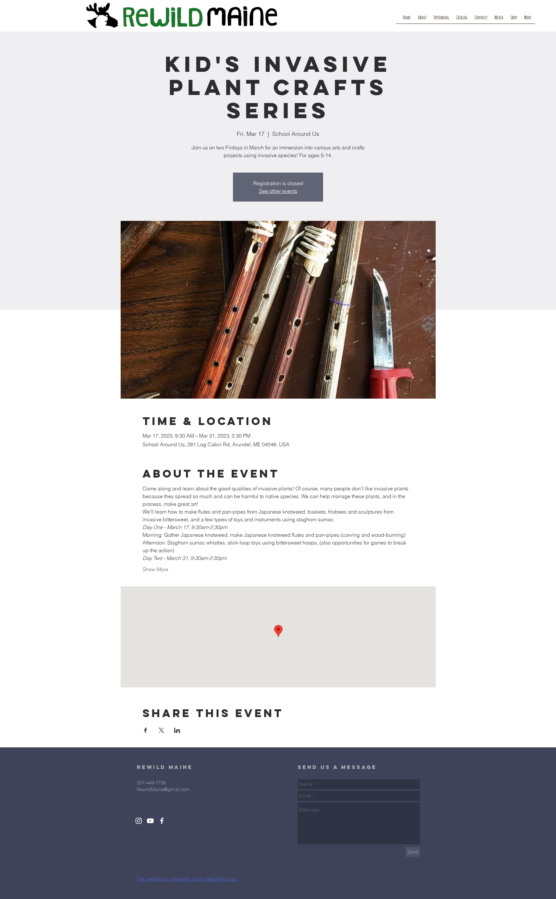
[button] (481, 20)
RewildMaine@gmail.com (163, 789)
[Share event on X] (161, 730)
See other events (278, 191)
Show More (155, 569)
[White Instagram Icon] (138, 821)
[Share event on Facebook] (146, 730)
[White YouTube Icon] (150, 821)
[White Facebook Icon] (162, 821)
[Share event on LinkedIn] (177, 730)
